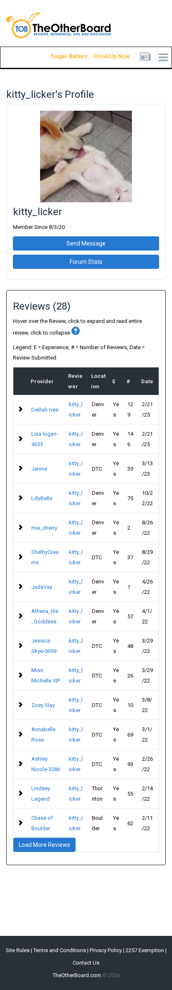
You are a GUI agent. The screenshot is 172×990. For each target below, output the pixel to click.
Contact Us (86, 963)
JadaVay (41, 587)
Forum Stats (86, 261)
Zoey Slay (43, 705)
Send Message (86, 243)
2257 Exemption (145, 950)
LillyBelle (41, 498)
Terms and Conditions (59, 950)
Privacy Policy (106, 950)
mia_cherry (44, 528)
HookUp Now (102, 56)
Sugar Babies (59, 56)
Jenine (39, 469)
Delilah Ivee (44, 410)
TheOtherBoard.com (77, 975)
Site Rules (18, 950)
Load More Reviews (44, 844)
